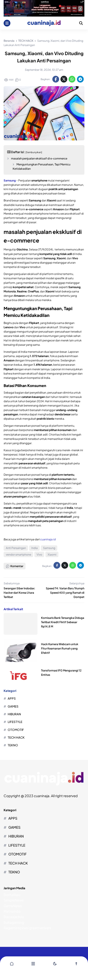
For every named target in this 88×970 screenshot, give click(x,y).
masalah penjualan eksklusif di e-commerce (39, 158)
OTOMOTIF (16, 730)
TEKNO (13, 745)
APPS (12, 698)
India (34, 548)
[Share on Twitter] (63, 79)
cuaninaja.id (48, 539)
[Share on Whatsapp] (72, 79)
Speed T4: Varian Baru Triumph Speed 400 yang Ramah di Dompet (65, 593)
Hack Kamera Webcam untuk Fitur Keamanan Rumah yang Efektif (59, 648)
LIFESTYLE (15, 722)
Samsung (49, 548)
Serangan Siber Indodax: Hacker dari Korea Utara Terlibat (19, 593)
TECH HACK (16, 737)
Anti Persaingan (16, 548)
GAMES (13, 706)
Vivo (39, 554)
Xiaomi (52, 554)
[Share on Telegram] (80, 79)
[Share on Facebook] (55, 79)
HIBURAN (14, 714)
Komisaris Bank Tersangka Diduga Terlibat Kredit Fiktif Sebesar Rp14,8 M (62, 622)
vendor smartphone (18, 554)
